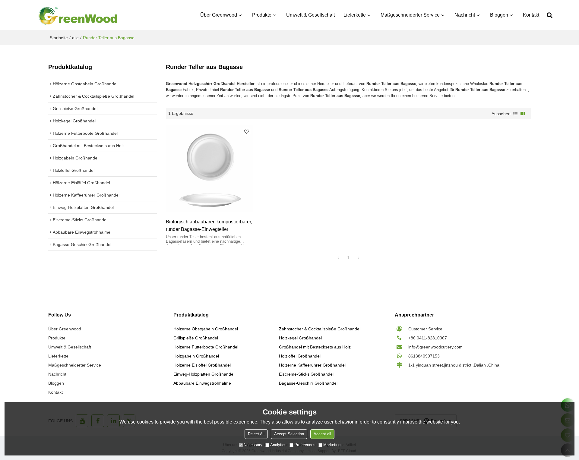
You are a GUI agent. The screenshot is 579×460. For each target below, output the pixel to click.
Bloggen (499, 14)
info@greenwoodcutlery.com (435, 347)
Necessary (253, 445)
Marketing (331, 445)
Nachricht (464, 14)
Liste (515, 114)
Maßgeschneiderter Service (410, 14)
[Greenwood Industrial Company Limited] (78, 15)
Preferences (304, 445)
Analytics (278, 445)
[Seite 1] (338, 257)
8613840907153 (424, 356)
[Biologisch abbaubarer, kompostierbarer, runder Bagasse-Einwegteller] (209, 168)
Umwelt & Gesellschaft (310, 14)
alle (75, 37)
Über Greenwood (218, 14)
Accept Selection (289, 434)
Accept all (322, 434)
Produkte (261, 14)
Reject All (256, 434)
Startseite (59, 37)
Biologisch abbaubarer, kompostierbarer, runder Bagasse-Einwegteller (209, 225)
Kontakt (531, 14)
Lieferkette (354, 14)
